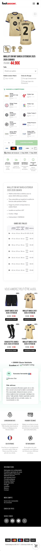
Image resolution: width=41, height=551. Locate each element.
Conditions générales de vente (13, 472)
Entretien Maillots (9, 481)
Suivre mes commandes (11, 501)
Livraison (6, 486)
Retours (6, 488)
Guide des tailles (9, 483)
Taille (4, 67)
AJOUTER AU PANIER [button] (11, 350)
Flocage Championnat (29, 78)
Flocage (6, 484)
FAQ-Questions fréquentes (12, 474)
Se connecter (8, 502)
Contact (6, 490)
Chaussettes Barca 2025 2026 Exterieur (11, 343)
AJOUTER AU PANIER (11, 319)
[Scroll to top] (23, 541)
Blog (5, 491)
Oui (9, 78)
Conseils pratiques (9, 479)
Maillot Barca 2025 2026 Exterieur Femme (30, 344)
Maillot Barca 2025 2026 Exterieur (30, 312)
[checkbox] (11, 79)
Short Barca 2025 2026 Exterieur (11, 312)
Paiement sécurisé (9, 475)
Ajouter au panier (26, 142)
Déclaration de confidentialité (13, 470)
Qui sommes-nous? (9, 477)
